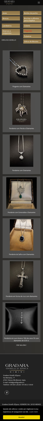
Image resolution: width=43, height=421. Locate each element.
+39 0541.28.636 (15, 385)
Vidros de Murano (31, 41)
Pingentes (28, 31)
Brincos (6, 18)
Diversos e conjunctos (7, 32)
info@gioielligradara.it (16, 382)
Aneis (5, 13)
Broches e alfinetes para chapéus (31, 19)
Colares (27, 26)
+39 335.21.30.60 (27, 385)
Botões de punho (31, 13)
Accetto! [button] (21, 417)
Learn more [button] (33, 412)
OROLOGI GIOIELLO (9, 40)
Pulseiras (27, 36)
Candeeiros (7, 26)
